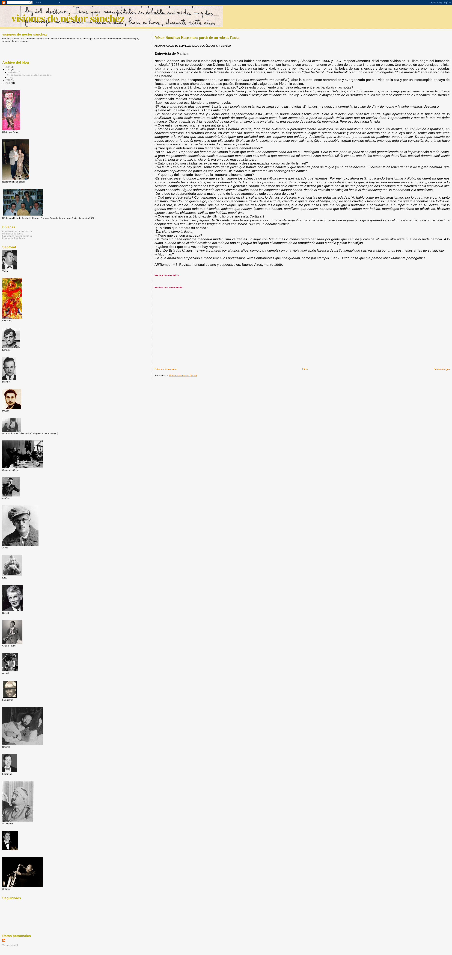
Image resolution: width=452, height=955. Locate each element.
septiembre (13, 72)
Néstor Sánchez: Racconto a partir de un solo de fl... (29, 75)
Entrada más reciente (165, 369)
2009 (8, 83)
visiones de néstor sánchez (67, 18)
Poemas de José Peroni (13, 238)
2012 (8, 80)
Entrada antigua (442, 369)
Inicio (305, 369)
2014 (8, 67)
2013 (8, 69)
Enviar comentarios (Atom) (183, 375)
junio (10, 77)
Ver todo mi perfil (10, 945)
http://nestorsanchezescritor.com (17, 231)
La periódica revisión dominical (17, 236)
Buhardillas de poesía (12, 234)
